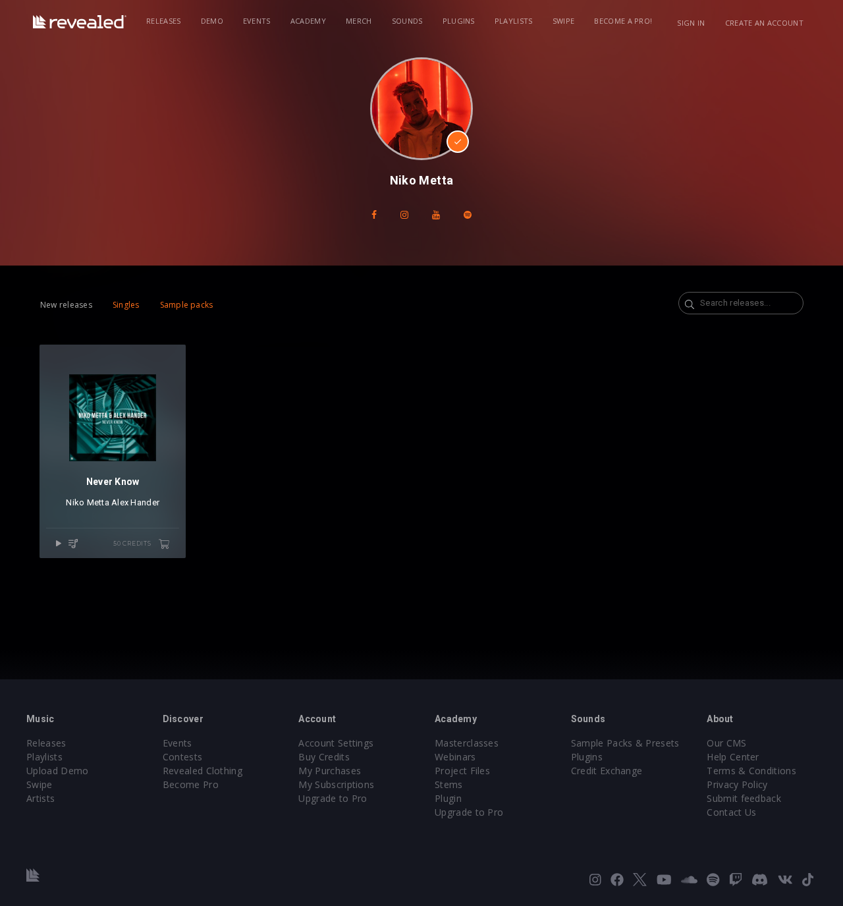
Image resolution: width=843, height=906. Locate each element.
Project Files (462, 770)
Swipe (564, 21)
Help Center (733, 756)
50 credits (133, 543)
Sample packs (186, 304)
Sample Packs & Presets (625, 743)
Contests (183, 756)
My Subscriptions (336, 784)
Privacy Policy (737, 784)
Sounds (407, 21)
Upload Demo (57, 770)
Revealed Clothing (202, 770)
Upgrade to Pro (332, 798)
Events (257, 21)
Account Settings (335, 743)
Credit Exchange (607, 770)
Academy (308, 21)
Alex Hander (135, 502)
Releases (163, 21)
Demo (212, 21)
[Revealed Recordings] (79, 21)
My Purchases (329, 770)
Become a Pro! (623, 21)
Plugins (459, 21)
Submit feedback (744, 798)
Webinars (455, 756)
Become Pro (191, 784)
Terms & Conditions (751, 770)
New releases (66, 304)
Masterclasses (467, 743)
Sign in (691, 23)
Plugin (448, 798)
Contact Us (731, 812)
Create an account (764, 23)
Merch (359, 21)
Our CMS (726, 743)
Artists (40, 798)
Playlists (514, 21)
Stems (449, 784)
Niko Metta (87, 502)
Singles (126, 304)
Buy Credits (324, 756)
